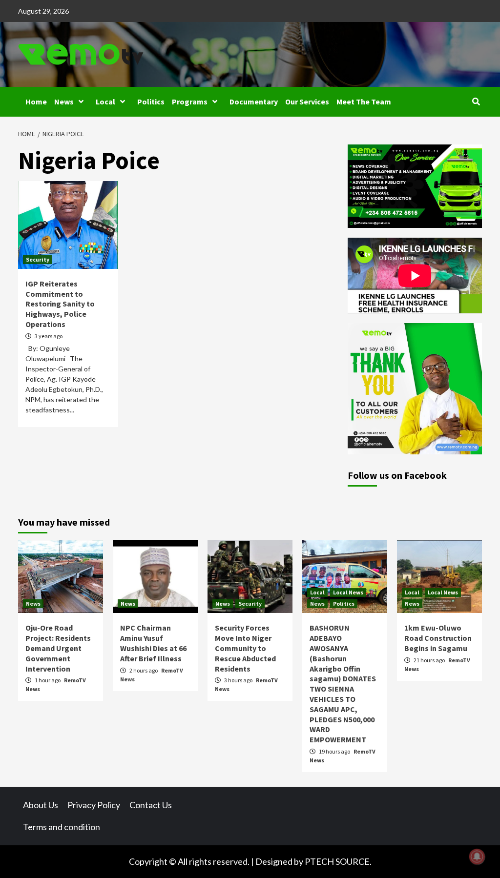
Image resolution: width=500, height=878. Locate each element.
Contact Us (150, 804)
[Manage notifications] (477, 856)
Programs (190, 101)
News (64, 101)
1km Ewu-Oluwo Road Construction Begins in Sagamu (438, 638)
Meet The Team (363, 101)
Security (37, 259)
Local (105, 101)
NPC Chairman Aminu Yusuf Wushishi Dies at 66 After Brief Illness (153, 643)
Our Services (307, 101)
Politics (151, 101)
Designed (273, 861)
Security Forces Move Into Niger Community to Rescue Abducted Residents (245, 648)
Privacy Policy (93, 804)
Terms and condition (61, 826)
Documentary (253, 101)
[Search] (476, 101)
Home (36, 101)
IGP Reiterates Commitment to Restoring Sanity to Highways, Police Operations (60, 304)
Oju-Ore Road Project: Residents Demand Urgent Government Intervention (58, 648)
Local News (348, 592)
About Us (40, 804)
